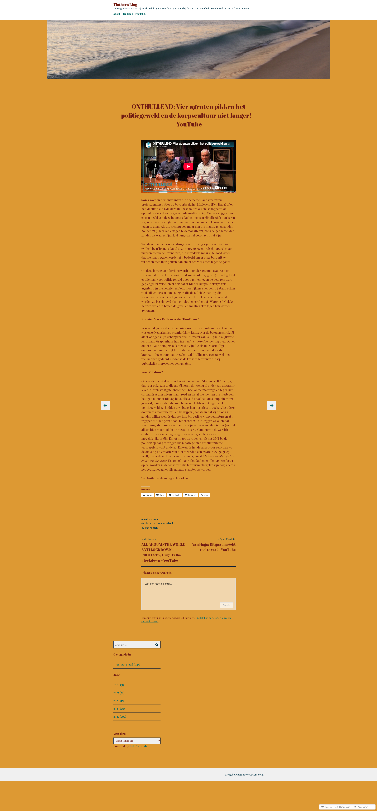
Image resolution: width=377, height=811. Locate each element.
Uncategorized (164, 523)
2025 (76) (118, 693)
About (116, 13)
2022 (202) (119, 716)
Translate (141, 746)
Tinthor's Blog (125, 4)
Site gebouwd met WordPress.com (244, 774)
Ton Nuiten (151, 527)
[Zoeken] (157, 644)
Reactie (226, 605)
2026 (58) (118, 685)
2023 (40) (119, 708)
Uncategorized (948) (126, 665)
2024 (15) (118, 701)
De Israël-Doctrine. (134, 13)
